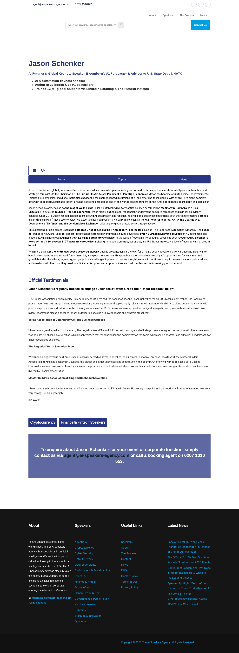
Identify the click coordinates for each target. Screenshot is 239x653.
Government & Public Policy (92, 598)
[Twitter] (194, 4)
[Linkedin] (201, 4)
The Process (187, 15)
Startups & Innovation (88, 615)
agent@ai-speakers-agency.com (51, 4)
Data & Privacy (84, 559)
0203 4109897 (83, 4)
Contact (126, 559)
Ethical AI (80, 576)
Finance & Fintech (85, 581)
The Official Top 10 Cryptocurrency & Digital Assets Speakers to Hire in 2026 (187, 598)
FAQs (124, 570)
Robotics (80, 610)
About (152, 15)
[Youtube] (208, 4)
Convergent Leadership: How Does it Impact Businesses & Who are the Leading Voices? (189, 572)
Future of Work (84, 587)
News (203, 15)
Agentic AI (81, 542)
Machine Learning (85, 604)
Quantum (80, 621)
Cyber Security (84, 553)
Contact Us (200, 25)
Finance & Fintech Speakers (83, 422)
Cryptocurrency (42, 422)
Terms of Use (129, 581)
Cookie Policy (129, 576)
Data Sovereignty (85, 564)
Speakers (127, 542)
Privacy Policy (130, 587)
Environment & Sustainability (92, 570)
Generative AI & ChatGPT (90, 593)
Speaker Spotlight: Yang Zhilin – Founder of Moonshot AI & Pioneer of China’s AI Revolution (188, 546)
